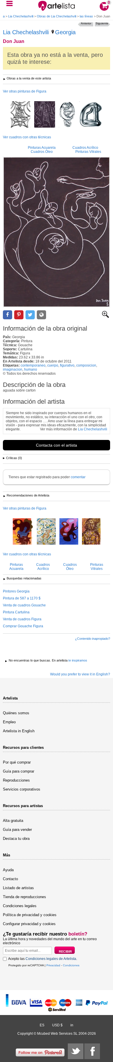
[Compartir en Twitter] (30, 314)
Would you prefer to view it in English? (80, 674)
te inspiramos (77, 660)
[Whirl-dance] (67, 115)
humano (30, 369)
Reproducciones (16, 780)
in (71, 1025)
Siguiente (102, 23)
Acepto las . (42, 959)
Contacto (10, 879)
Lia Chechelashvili (20, 16)
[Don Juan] (56, 232)
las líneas (86, 16)
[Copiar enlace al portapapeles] (41, 314)
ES (42, 1025)
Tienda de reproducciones (24, 897)
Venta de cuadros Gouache (24, 605)
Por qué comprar (17, 762)
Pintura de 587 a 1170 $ (22, 598)
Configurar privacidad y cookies (29, 924)
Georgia (65, 32)
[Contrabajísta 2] (46, 532)
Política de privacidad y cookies (30, 915)
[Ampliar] (105, 317)
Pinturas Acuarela (42, 148)
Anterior (86, 23)
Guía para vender (17, 829)
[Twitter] (75, 1051)
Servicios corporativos (21, 789)
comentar (78, 477)
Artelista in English (18, 731)
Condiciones (71, 965)
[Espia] (45, 115)
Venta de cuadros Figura (22, 619)
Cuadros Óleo (42, 152)
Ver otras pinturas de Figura (24, 91)
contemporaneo (33, 365)
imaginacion (12, 369)
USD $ (57, 1025)
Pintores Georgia (16, 591)
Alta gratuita (13, 820)
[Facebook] (92, 1051)
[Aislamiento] (91, 115)
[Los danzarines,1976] (22, 532)
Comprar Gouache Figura (23, 626)
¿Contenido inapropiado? (92, 638)
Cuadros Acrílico (85, 148)
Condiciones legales (20, 906)
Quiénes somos (16, 713)
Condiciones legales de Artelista (50, 959)
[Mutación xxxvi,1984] (91, 532)
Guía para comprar (18, 771)
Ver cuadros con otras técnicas (27, 137)
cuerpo (52, 365)
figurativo (67, 365)
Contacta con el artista (56, 445)
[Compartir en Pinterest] (18, 314)
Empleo (9, 722)
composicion (86, 365)
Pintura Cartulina (16, 612)
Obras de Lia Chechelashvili (56, 16)
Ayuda (8, 870)
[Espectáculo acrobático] (20, 115)
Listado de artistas (18, 888)
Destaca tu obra (16, 838)
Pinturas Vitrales (88, 152)
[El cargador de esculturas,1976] (69, 532)
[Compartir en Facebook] (7, 314)
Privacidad (53, 965)
